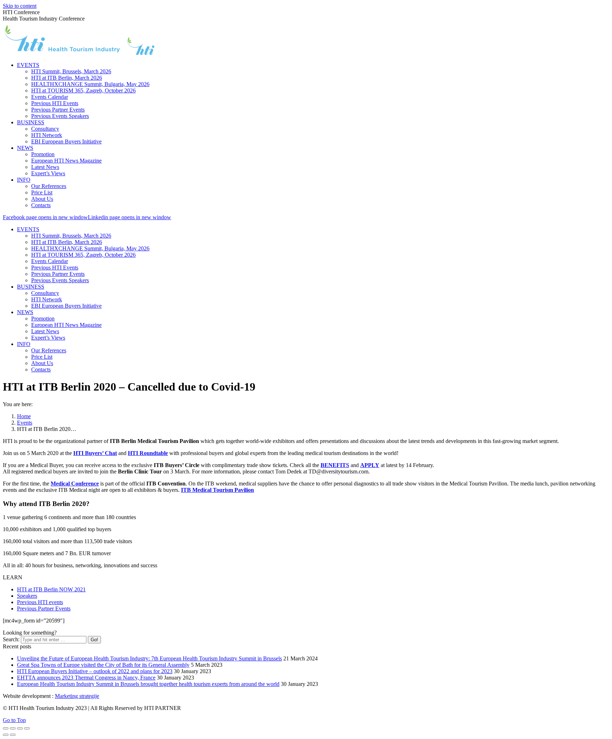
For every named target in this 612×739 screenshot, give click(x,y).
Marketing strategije (77, 696)
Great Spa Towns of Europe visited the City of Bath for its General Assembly (103, 665)
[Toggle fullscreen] (20, 728)
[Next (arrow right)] (13, 735)
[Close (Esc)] (5, 728)
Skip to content (19, 6)
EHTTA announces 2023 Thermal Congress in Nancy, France (86, 678)
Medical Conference (75, 484)
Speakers (27, 596)
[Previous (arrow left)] (5, 735)
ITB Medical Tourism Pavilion (217, 490)
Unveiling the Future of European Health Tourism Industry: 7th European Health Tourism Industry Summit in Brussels (149, 658)
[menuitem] (28, 65)
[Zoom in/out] (27, 728)
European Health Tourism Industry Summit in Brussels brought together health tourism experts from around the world (148, 684)
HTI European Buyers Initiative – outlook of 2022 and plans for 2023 (94, 671)
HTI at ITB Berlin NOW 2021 (51, 589)
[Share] (13, 728)
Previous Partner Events (43, 609)
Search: (11, 639)
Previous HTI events (40, 602)
